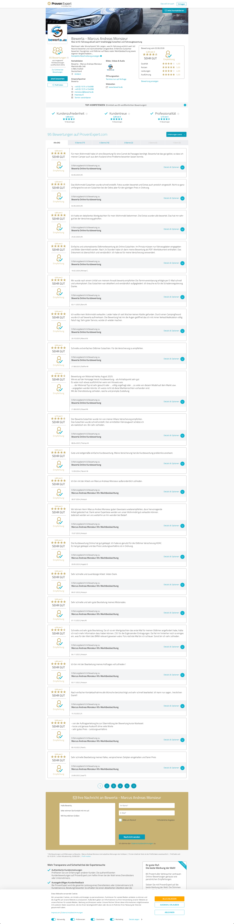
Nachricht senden (132, 836)
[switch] (72, 919)
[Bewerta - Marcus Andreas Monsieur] (57, 33)
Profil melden (86, 856)
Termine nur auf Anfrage (116, 79)
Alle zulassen (169, 898)
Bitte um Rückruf (129, 820)
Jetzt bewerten (57, 78)
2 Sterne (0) (152, 142)
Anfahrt (78, 74)
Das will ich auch (167, 3)
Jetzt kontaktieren (175, 10)
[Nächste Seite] (133, 785)
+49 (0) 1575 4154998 (84, 86)
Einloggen (181, 4)
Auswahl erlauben (169, 904)
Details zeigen (134, 919)
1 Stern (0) (177, 142)
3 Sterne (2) (128, 142)
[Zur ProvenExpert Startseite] (59, 4)
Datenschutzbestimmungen (72, 912)
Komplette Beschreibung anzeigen (85, 56)
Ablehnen (169, 912)
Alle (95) (57, 142)
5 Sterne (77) (80, 142)
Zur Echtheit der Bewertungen (57, 70)
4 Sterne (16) (104, 142)
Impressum (55, 912)
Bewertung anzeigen (149, 81)
